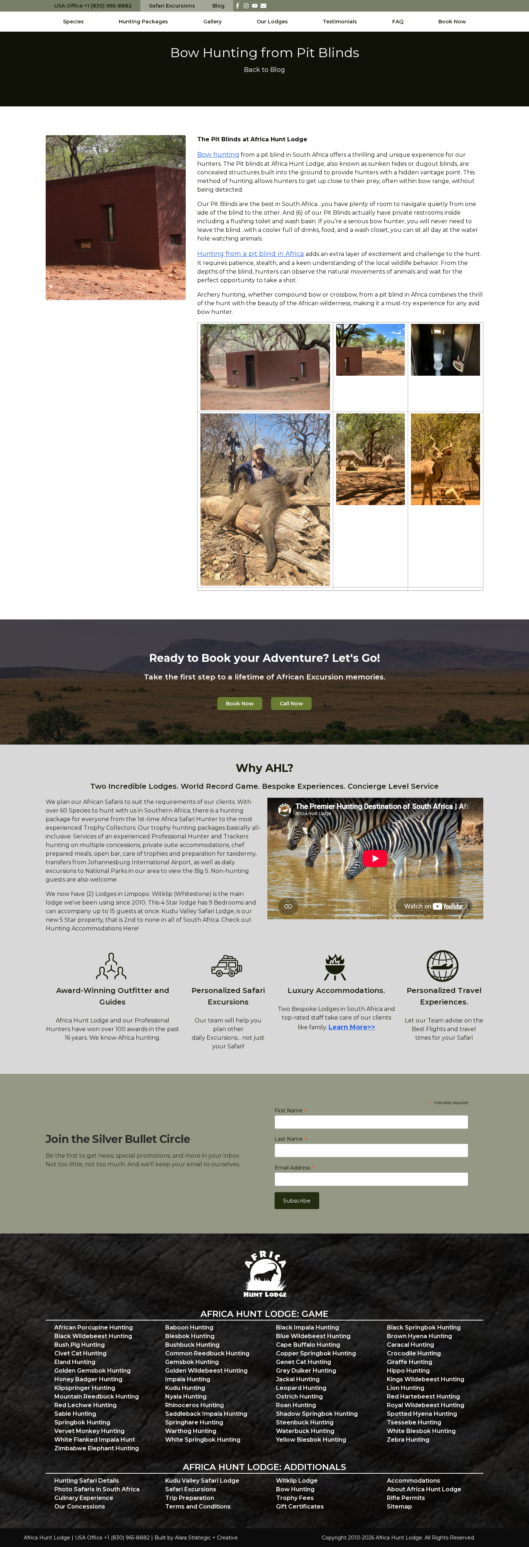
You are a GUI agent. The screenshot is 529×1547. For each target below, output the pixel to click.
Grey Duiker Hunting (306, 1370)
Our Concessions (79, 1506)
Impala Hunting (187, 1379)
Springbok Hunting (82, 1422)
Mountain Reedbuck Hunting (96, 1396)
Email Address (295, 1167)
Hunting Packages (143, 21)
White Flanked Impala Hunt (94, 1439)
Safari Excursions (172, 6)
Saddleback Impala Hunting (206, 1413)
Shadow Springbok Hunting (317, 1413)
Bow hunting (218, 155)
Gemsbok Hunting (192, 1362)
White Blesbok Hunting (421, 1431)
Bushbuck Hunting (192, 1344)
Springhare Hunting (194, 1422)
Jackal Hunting (298, 1379)
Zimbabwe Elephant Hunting (96, 1448)
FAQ (397, 21)
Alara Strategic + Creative (206, 1537)
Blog (218, 6)
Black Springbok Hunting (424, 1327)
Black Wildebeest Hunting (93, 1336)
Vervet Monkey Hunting (89, 1431)
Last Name (291, 1139)
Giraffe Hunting (409, 1362)
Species (73, 21)
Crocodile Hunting (414, 1353)
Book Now (452, 21)
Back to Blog (264, 70)
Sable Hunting (75, 1413)
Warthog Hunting (190, 1431)
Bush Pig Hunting (79, 1344)
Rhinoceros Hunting (194, 1405)
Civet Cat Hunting (80, 1353)
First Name (291, 1110)
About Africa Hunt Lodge (424, 1489)
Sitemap (399, 1506)
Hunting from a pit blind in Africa (250, 254)
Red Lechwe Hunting (85, 1405)
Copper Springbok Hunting (316, 1353)
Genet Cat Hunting (303, 1362)
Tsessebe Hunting (414, 1422)
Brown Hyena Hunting (419, 1336)
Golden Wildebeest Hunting (206, 1370)
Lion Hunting (405, 1387)
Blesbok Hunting (189, 1336)
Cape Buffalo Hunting (308, 1344)
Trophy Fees (295, 1498)
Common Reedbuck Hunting (207, 1353)
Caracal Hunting (410, 1344)
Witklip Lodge (297, 1480)
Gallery (212, 21)
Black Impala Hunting (307, 1327)
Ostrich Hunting (299, 1396)
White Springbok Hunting (202, 1439)
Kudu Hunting (185, 1387)
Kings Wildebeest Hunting (425, 1379)
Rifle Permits (406, 1498)
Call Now (291, 703)
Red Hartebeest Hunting (423, 1396)
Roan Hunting (296, 1405)
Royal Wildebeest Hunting (425, 1405)
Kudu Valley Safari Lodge (202, 1480)
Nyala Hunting (186, 1396)
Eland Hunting (74, 1362)
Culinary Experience (83, 1498)
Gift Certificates (300, 1506)
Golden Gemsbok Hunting (92, 1370)
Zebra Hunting (408, 1439)
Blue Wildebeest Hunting (313, 1336)
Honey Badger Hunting (88, 1379)
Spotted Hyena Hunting (422, 1413)
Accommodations (413, 1480)
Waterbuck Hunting (305, 1431)
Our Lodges (272, 21)
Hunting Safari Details (86, 1480)
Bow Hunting (295, 1489)
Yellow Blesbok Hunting (311, 1439)
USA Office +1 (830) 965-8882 (93, 6)
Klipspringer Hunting (84, 1387)
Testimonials (340, 21)
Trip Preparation (189, 1498)
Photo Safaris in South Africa (97, 1489)
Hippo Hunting (408, 1370)
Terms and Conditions (198, 1506)
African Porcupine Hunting (93, 1327)
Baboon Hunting (189, 1327)
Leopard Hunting (301, 1387)
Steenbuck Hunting (305, 1422)
